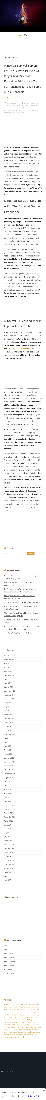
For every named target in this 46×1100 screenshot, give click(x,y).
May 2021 (7, 789)
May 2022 (7, 746)
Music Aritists (8, 1017)
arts (5, 946)
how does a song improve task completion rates (17, 1012)
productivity (31, 1032)
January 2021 (9, 801)
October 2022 (9, 730)
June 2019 (7, 876)
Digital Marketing (34, 1004)
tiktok (22, 1037)
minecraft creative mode (11, 108)
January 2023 (9, 718)
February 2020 (9, 845)
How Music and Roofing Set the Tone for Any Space (22, 602)
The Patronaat (16, 1037)
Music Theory (9, 965)
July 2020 (7, 825)
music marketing (25, 1020)
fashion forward (33, 1007)
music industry (33, 1017)
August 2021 (8, 778)
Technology (13, 98)
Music (6, 950)
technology (34, 1034)
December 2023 (9, 691)
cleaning (13, 1004)
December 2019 (9, 852)
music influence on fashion (11, 1020)
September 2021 (10, 774)
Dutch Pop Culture (9, 1007)
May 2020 (7, 833)
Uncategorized (9, 973)
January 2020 (9, 848)
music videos (13, 1029)
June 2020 (7, 829)
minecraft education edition (26, 108)
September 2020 (10, 817)
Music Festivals (9, 957)
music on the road (25, 1022)
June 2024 (7, 679)
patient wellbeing (23, 1029)
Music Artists (8, 953)
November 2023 (9, 695)
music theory (11, 1027)
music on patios (13, 1022)
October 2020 (9, 813)
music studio (28, 1024)
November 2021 (9, 766)
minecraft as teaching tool (31, 105)
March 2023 (8, 715)
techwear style (8, 1037)
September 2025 (10, 659)
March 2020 (8, 841)
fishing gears (7, 1009)
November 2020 (9, 809)
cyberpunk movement (22, 1004)
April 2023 (7, 711)
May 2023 (7, 707)
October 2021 (9, 770)
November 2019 (9, 856)
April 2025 (7, 667)
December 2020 (9, 805)
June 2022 (7, 742)
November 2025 (9, 655)
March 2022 (8, 754)
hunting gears (34, 1012)
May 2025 (7, 663)
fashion (17, 1007)
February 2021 (9, 797)
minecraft (26, 103)
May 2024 (7, 683)
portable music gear (21, 1032)
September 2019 (10, 864)
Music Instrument (10, 961)
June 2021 (7, 785)
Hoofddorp (30, 1009)
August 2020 (8, 821)
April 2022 (7, 750)
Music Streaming (18, 1024)
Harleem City (15, 1009)
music (35, 1014)
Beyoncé (7, 1004)
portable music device (10, 1032)
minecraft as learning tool (15, 105)
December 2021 (9, 762)
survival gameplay (33, 110)
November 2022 (9, 726)
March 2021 (8, 793)
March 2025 (8, 671)
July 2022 (7, 738)
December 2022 (9, 722)
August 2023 (8, 703)
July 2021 (7, 782)
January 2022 (9, 758)
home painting (23, 1009)
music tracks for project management (27, 1027)
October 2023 (9, 699)
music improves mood (20, 1017)
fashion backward (24, 1007)
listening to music (14, 1014)
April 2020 (7, 837)
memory (27, 1015)
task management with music (21, 1034)
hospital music (38, 1009)
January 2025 (9, 675)
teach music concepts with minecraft (14, 112)
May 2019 (7, 880)
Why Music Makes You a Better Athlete (17, 633)
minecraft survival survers (20, 110)
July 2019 (7, 872)
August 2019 (8, 868)
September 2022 (10, 734)
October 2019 (9, 860)
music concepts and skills (20, 349)
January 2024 (9, 687)
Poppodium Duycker (34, 1029)
